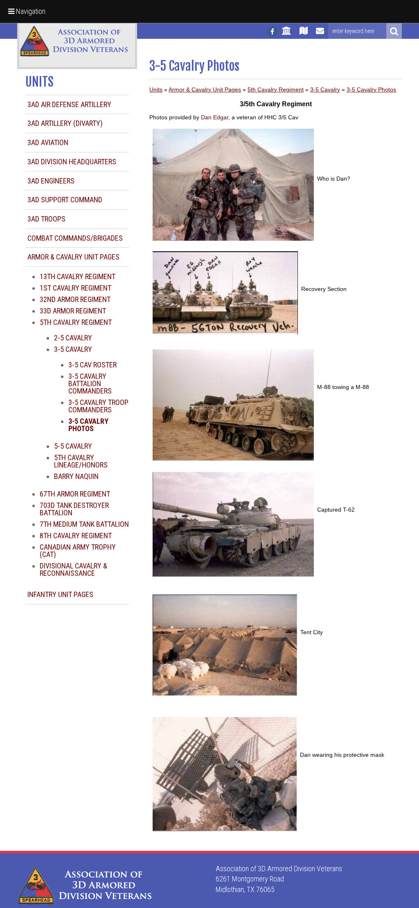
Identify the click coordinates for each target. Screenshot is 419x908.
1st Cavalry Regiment (75, 288)
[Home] (286, 34)
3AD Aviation (47, 142)
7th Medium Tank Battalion (84, 524)
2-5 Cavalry (73, 337)
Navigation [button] (29, 11)
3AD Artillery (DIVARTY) (65, 123)
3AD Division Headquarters (71, 161)
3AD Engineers (50, 181)
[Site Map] (303, 34)
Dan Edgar (214, 117)
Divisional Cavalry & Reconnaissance (73, 569)
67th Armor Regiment (75, 494)
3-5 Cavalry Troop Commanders (98, 406)
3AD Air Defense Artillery (69, 104)
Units (155, 89)
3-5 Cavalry (73, 349)
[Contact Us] (320, 34)
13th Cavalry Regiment (77, 276)
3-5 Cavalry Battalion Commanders (90, 383)
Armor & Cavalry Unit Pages (73, 257)
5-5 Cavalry (73, 446)
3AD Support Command (64, 199)
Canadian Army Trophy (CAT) (78, 551)
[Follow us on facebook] (272, 31)
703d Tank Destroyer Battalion (74, 509)
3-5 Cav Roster (92, 364)
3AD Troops (46, 219)
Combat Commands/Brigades (75, 238)
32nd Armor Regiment (75, 299)
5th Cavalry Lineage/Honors (81, 461)
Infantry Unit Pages (60, 594)
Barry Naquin (76, 476)
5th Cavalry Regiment (76, 322)
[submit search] (394, 31)
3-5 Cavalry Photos (371, 89)
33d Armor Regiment (73, 310)
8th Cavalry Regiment (76, 535)
